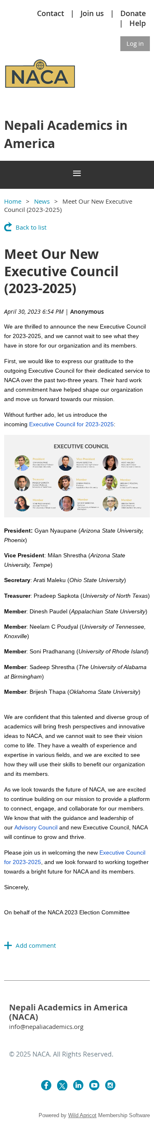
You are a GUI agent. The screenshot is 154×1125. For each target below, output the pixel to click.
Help (137, 23)
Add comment (8, 945)
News (42, 201)
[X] (62, 1085)
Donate (133, 13)
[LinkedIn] (78, 1085)
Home (12, 201)
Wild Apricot (82, 1115)
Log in (135, 43)
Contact (50, 13)
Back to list (31, 227)
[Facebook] (46, 1085)
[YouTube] (94, 1085)
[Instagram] (110, 1085)
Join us (92, 13)
